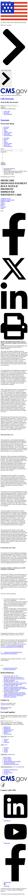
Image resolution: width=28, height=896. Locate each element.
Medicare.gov (7, 727)
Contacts (6, 750)
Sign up (20, 722)
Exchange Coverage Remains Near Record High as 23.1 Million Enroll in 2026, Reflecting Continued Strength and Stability (15, 688)
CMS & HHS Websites (6, 724)
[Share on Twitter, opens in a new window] (14, 281)
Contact (6, 131)
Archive (6, 749)
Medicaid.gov (7, 728)
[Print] (14, 339)
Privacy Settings (8, 760)
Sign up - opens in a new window (9, 722)
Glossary (6, 751)
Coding (2, 202)
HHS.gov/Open (8, 734)
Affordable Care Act (6, 198)
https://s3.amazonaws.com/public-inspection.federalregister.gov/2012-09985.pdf (12, 646)
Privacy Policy (7, 757)
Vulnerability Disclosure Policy (11, 764)
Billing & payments (5, 201)
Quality (2, 208)
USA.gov (6, 773)
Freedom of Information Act (11, 769)
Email (2, 721)
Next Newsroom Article (9, 669)
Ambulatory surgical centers (7, 200)
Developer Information (9, 762)
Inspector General (8, 772)
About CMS (7, 111)
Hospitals (3, 204)
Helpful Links (4, 754)
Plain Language (7, 758)
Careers (5, 740)
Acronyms (6, 747)
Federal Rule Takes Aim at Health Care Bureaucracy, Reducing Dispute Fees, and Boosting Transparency (14, 679)
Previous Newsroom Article (10, 668)
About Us (6, 739)
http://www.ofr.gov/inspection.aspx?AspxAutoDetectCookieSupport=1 (11, 652)
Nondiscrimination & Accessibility (12, 761)
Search (2, 105)
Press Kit (6, 128)
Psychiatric (3, 206)
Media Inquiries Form (6, 707)
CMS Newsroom (7, 99)
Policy (2, 205)
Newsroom (6, 112)
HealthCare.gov (8, 731)
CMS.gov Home (8, 132)
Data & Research (8, 114)
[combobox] (11, 150)
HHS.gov (6, 732)
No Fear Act (7, 771)
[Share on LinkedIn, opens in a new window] (14, 312)
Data (5, 129)
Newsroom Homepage (9, 168)
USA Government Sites (6, 767)
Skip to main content (6, 1)
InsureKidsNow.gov (9, 729)
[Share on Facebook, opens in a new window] (14, 254)
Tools (2, 744)
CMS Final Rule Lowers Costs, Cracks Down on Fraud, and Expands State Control (15, 683)
